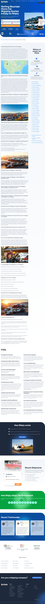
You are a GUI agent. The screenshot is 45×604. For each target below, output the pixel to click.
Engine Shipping (16, 563)
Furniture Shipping (11, 594)
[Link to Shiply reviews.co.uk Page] (37, 545)
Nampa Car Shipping (35, 83)
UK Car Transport (16, 567)
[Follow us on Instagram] (36, 599)
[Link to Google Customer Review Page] (8, 545)
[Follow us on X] (34, 599)
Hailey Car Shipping (35, 124)
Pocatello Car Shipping (35, 90)
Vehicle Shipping (4, 565)
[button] (22, 474)
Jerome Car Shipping (35, 112)
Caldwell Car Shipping (35, 92)
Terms (35, 585)
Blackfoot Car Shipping (35, 113)
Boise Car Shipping (35, 81)
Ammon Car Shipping (35, 106)
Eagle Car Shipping (35, 101)
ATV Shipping (15, 565)
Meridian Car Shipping (35, 87)
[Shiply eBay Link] (38, 599)
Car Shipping (6, 39)
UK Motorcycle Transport (28, 567)
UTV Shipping (26, 565)
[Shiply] (4, 2)
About (27, 585)
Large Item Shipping (20, 594)
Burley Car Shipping (35, 119)
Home (2, 39)
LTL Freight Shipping (20, 592)
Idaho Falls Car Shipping (36, 88)
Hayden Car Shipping (35, 108)
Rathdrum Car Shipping (35, 122)
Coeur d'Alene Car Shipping (36, 85)
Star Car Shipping (35, 117)
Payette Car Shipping (35, 128)
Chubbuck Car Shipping (36, 110)
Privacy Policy (36, 588)
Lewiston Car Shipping (35, 99)
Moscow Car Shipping (35, 103)
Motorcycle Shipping (4, 561)
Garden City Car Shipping (36, 115)
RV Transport (26, 561)
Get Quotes (41, 2)
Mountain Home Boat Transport (37, 140)
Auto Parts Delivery (4, 563)
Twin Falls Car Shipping (36, 94)
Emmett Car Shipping (35, 129)
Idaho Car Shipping (12, 39)
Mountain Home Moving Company (37, 142)
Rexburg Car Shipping (35, 97)
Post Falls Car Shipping (35, 96)
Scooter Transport (4, 567)
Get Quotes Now (22, 437)
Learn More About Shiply (37, 577)
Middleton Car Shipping (36, 120)
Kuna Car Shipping (35, 104)
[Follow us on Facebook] (35, 599)
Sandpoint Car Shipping (36, 126)
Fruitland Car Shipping (35, 131)
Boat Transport (15, 561)
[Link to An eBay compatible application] (22, 546)
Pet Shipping (11, 590)
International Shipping (28, 563)
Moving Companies (20, 596)
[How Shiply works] (22, 446)
